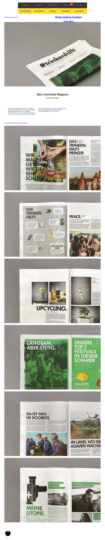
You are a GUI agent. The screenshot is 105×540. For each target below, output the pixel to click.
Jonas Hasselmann (54, 111)
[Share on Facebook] (7, 123)
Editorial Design (52, 98)
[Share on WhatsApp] (20, 123)
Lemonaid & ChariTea (23, 112)
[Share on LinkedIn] (13, 123)
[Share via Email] (25, 123)
